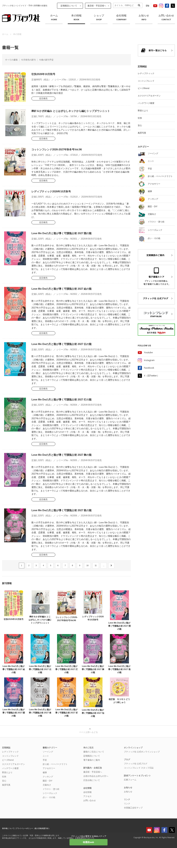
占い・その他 (49, 797)
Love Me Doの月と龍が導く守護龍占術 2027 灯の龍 (61, 399)
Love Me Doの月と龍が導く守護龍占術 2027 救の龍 (61, 510)
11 (96, 565)
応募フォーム (130, 780)
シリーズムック (50, 793)
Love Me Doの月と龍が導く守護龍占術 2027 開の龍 (61, 233)
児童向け (47, 785)
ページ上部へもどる (88, 732)
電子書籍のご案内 (91, 760)
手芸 (45, 760)
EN (147, 5)
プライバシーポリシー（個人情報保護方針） (33, 828)
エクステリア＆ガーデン (149, 96)
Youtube (148, 352)
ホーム (54, 17)
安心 (140, 125)
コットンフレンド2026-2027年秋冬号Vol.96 (56, 149)
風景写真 (142, 133)
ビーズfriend (143, 88)
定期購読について (68, 5)
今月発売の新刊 (28, 60)
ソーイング (48, 752)
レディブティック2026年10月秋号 (51, 191)
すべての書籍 (11, 60)
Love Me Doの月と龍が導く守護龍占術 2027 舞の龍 (61, 454)
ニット (46, 756)
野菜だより (143, 110)
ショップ (99, 17)
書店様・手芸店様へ (96, 5)
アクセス (87, 796)
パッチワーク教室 (146, 103)
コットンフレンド (146, 81)
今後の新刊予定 (46, 60)
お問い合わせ (166, 17)
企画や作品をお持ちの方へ (95, 776)
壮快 (140, 118)
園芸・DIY (47, 781)
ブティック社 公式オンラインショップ (142, 752)
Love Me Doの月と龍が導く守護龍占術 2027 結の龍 (61, 288)
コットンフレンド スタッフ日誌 (138, 768)
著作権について (8, 828)
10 (87, 565)
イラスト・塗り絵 (51, 789)
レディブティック (146, 73)
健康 (45, 772)
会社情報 (121, 17)
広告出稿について (91, 780)
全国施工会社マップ (133, 808)
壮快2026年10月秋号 (43, 74)
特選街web (88, 842)
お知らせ (144, 17)
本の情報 (76, 17)
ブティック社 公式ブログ (135, 763)
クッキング (48, 776)
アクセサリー (49, 768)
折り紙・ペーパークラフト (55, 764)
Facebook (149, 367)
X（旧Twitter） (151, 375)
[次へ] (111, 565)
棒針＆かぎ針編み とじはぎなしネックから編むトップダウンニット (70, 110)
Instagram (149, 360)
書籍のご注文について (93, 752)
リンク (127, 803)
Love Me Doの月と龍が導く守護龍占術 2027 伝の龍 (61, 344)
